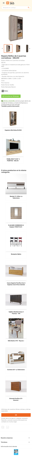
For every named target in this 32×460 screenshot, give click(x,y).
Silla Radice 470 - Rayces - (16, 341)
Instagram (7, 427)
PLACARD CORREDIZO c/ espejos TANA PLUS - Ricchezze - (16, 226)
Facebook (2, 427)
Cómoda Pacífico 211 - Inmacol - (16, 399)
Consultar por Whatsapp (11, 96)
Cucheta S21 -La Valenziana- (16, 369)
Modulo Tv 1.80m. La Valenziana (16, 197)
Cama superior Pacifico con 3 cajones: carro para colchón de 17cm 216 (16, 284)
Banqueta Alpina (16, 254)
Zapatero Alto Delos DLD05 (13, 130)
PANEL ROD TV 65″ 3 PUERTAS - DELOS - (13, 160)
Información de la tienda (9, 446)
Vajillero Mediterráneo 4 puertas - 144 (16, 312)
